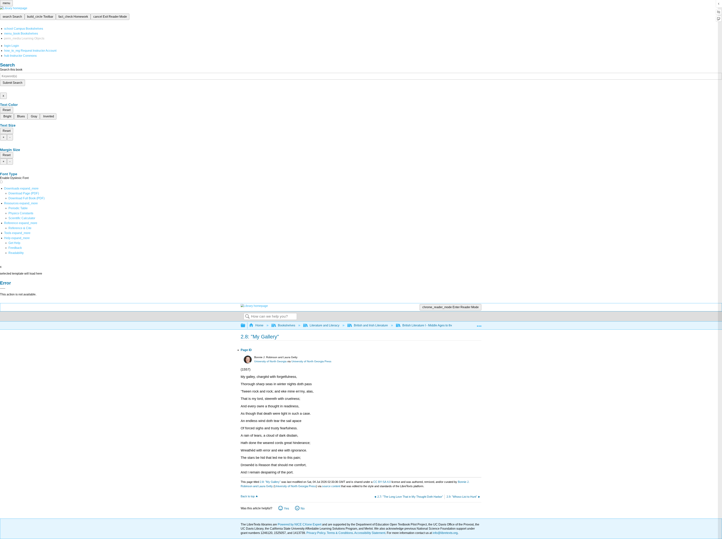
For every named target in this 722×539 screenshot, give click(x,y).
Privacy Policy (315, 532)
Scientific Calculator (21, 218)
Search (247, 316)
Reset (7, 110)
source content (331, 486)
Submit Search (12, 82)
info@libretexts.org (445, 532)
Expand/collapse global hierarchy (245, 325)
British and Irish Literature (371, 325)
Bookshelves (286, 325)
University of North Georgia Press (311, 361)
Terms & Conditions (340, 532)
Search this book (11, 69)
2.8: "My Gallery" (270, 481)
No (303, 508)
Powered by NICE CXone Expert (300, 524)
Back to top (248, 496)
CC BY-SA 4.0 (382, 481)
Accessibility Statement (369, 532)
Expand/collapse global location (479, 324)
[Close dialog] (2, 288)
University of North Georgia (270, 361)
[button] (15, 247)
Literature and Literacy (324, 325)
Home (259, 325)
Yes (286, 508)
